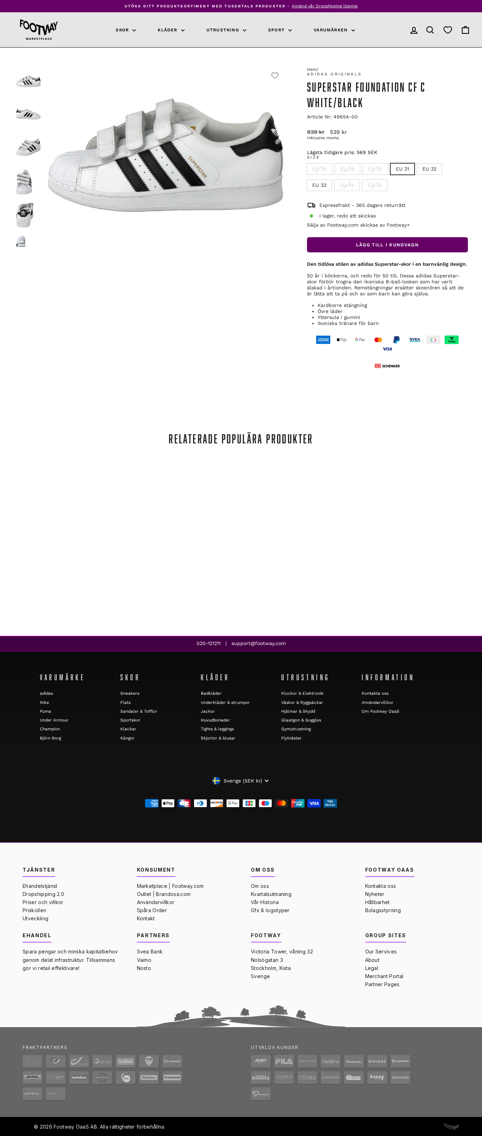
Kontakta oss (375, 693)
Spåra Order (152, 910)
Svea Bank (150, 951)
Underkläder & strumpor (225, 702)
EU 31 (402, 169)
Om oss (260, 886)
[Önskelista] (448, 29)
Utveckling (35, 918)
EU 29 (347, 169)
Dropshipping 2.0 (43, 894)
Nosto (144, 968)
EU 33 (319, 185)
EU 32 (429, 169)
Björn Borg (50, 738)
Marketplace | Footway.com (170, 886)
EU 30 (375, 169)
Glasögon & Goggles (301, 720)
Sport (277, 29)
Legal (372, 968)
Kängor (127, 738)
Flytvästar (291, 738)
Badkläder (211, 693)
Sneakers (129, 693)
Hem (312, 69)
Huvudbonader (215, 720)
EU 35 (375, 185)
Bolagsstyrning (383, 910)
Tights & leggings (217, 728)
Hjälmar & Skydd (298, 711)
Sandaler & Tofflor (138, 711)
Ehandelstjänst (40, 886)
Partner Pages (382, 984)
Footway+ (398, 225)
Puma (45, 711)
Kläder (168, 29)
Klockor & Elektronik (302, 693)
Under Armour (54, 720)
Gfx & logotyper (270, 910)
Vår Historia (265, 902)
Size (313, 157)
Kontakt (146, 918)
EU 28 (319, 169)
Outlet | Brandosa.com (164, 894)
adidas (46, 693)
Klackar (128, 728)
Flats (125, 702)
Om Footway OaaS (380, 711)
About (372, 960)
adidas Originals (334, 74)
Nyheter (375, 894)
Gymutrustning (296, 728)
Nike (44, 702)
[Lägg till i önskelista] (274, 75)
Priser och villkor (43, 902)
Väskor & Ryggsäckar (302, 702)
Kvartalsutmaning (271, 894)
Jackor (208, 711)
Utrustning (223, 29)
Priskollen (34, 910)
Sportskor (130, 720)
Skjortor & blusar (218, 738)
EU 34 (347, 185)
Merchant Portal (384, 976)
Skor (123, 29)
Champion (50, 728)
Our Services (381, 951)
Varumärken (331, 29)
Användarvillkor (377, 702)
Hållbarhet (377, 902)
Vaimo (144, 960)
